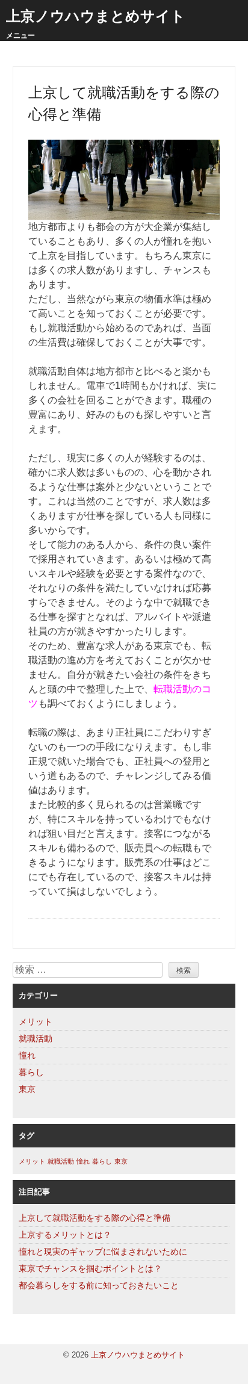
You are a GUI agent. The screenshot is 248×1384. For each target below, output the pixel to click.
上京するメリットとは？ (65, 1235)
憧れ (27, 1055)
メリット (35, 1021)
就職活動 (35, 1038)
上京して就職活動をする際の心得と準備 (94, 1218)
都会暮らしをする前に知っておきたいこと (99, 1285)
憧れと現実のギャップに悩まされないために (103, 1251)
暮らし (31, 1072)
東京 (27, 1089)
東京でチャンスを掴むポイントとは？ (90, 1268)
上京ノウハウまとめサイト (95, 16)
